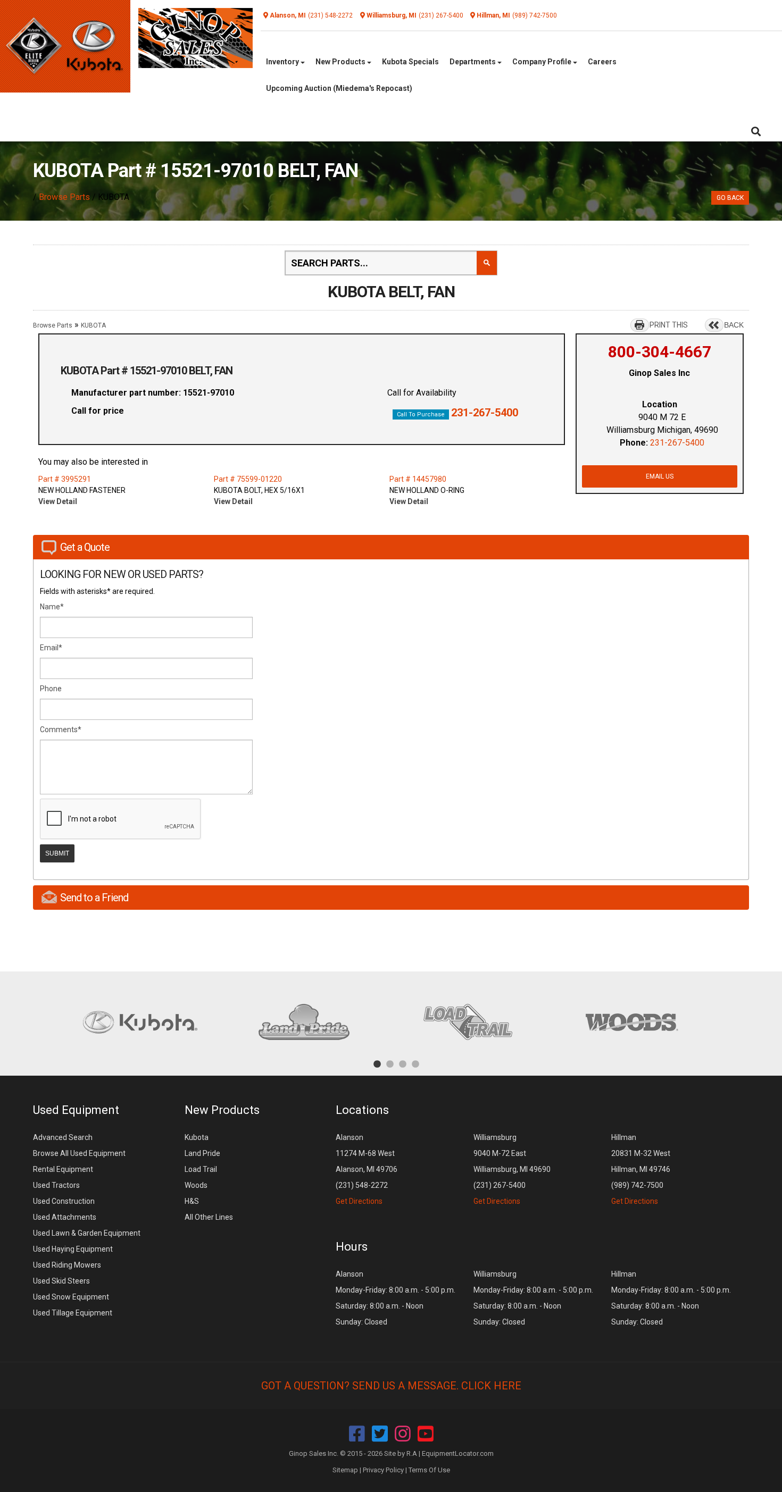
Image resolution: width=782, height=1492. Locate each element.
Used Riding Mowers (67, 1265)
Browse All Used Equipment (79, 1153)
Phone (51, 688)
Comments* (60, 729)
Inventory (283, 61)
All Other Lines (209, 1217)
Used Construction (64, 1201)
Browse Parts (64, 197)
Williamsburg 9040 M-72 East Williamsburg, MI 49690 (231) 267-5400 (512, 1169)
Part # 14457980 (417, 479)
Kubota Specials (410, 61)
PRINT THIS (669, 325)
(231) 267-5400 (441, 15)
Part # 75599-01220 (248, 479)
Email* (51, 647)
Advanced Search (63, 1137)
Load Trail (201, 1169)
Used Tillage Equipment (72, 1313)
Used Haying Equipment (73, 1249)
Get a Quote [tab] (85, 547)
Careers (602, 61)
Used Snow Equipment (71, 1297)
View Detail (57, 501)
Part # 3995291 (64, 479)
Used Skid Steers (61, 1281)
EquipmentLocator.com (458, 1453)
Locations (362, 1110)
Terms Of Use (429, 1470)
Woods (196, 1185)
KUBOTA (93, 325)
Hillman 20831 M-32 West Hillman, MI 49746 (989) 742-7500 (640, 1169)
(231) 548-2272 (330, 15)
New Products (341, 61)
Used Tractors (56, 1185)
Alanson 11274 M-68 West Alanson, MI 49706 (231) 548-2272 (366, 1169)
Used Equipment (76, 1110)
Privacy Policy (383, 1470)
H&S (192, 1201)
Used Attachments (64, 1217)
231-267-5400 (484, 412)
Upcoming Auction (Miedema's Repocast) (339, 88)
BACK (734, 325)
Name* (52, 606)
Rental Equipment (63, 1169)
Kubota (197, 1137)
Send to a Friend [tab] (94, 897)
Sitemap (345, 1470)
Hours (352, 1246)
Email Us (659, 476)
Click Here (491, 1385)
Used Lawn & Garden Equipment (86, 1233)
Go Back (730, 198)
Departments (473, 61)
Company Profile (542, 61)
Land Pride (202, 1153)
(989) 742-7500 (534, 15)
